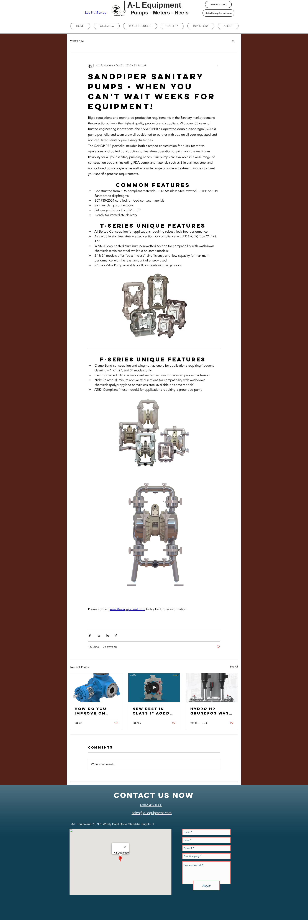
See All (234, 666)
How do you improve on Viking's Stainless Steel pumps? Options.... (96, 710)
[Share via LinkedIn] (107, 635)
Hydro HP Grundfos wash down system (211, 710)
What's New (77, 41)
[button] (233, 41)
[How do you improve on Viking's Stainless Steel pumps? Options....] (96, 687)
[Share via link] (116, 635)
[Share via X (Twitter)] (98, 635)
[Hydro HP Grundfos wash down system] (212, 687)
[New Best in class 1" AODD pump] (154, 687)
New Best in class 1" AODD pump (151, 710)
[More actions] (218, 65)
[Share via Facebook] (89, 635)
